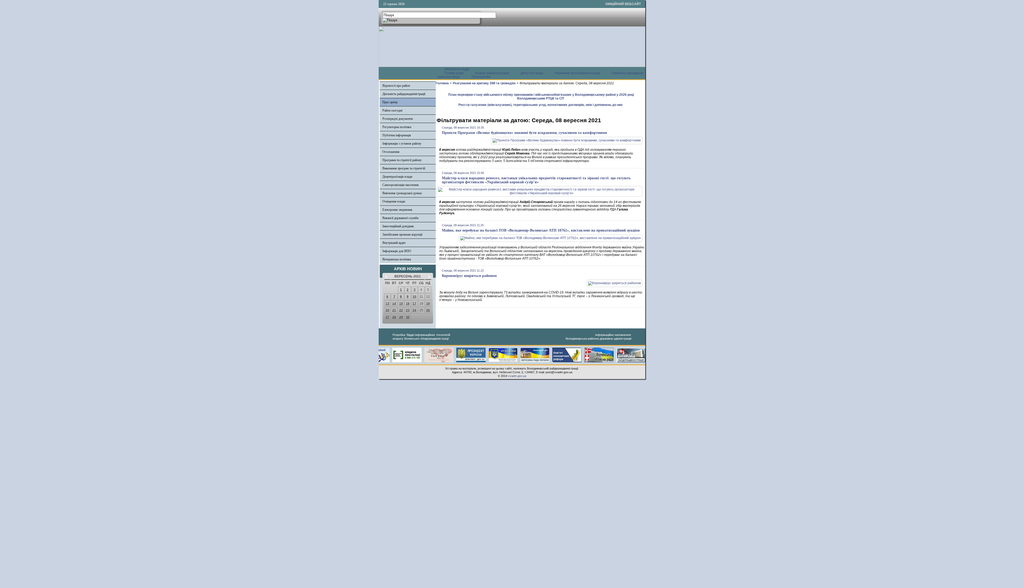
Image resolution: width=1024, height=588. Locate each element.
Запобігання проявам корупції (402, 234)
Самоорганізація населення (400, 185)
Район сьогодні (392, 110)
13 (387, 303)
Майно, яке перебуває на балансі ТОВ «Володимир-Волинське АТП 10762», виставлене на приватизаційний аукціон (541, 230)
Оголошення (481, 77)
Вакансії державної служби (400, 218)
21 (394, 310)
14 (394, 303)
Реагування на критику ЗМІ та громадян (484, 83)
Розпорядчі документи (397, 119)
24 (414, 310)
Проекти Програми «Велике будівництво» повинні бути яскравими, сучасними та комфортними (524, 133)
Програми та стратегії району (402, 160)
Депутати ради (532, 73)
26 (428, 310)
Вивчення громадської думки (402, 193)
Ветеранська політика (396, 259)
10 (414, 297)
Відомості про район (396, 86)
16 (408, 303)
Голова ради (454, 73)
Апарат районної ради (492, 73)
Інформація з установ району (401, 143)
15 (401, 303)
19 (428, 303)
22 (401, 310)
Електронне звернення (397, 210)
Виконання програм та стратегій (403, 168)
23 (408, 310)
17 (414, 303)
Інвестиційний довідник (398, 226)
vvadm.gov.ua (517, 376)
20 (387, 310)
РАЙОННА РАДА (457, 69)
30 (408, 317)
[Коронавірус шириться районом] (614, 283)
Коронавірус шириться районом (469, 276)
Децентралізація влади (397, 176)
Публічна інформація (396, 135)
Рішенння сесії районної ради (577, 73)
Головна (442, 83)
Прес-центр (390, 102)
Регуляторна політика (396, 127)
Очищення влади (393, 201)
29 (401, 317)
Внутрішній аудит (394, 243)
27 (387, 317)
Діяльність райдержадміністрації (403, 94)
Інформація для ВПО (396, 251)
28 (394, 317)
